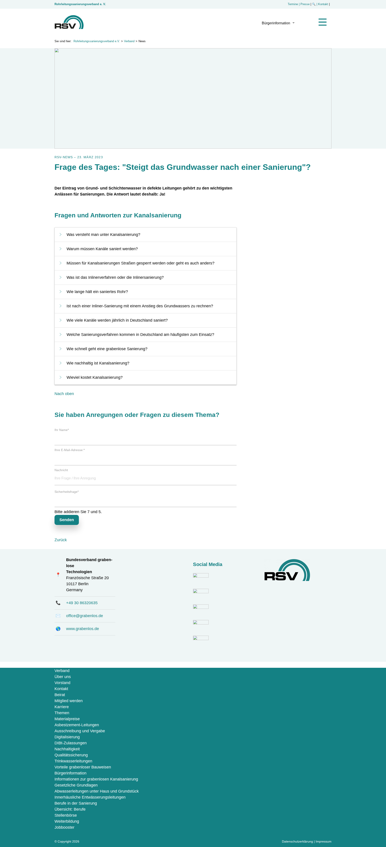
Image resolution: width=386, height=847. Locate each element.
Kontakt (61, 689)
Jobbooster (64, 827)
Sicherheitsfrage (67, 491)
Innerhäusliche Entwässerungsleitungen (90, 797)
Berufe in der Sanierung (76, 803)
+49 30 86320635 (82, 603)
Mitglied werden (69, 701)
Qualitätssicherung (71, 755)
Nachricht (61, 470)
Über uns (63, 676)
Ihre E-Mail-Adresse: (70, 450)
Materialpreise (67, 719)
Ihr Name (62, 430)
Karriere (62, 707)
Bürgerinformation (276, 23)
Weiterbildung (67, 821)
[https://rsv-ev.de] (69, 27)
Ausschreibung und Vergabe (80, 731)
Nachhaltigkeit (67, 749)
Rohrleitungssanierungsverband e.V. (96, 41)
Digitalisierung (67, 737)
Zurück (61, 540)
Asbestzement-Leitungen (77, 725)
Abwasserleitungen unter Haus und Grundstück (97, 791)
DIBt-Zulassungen (71, 743)
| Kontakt (323, 4)
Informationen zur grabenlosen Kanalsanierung (96, 779)
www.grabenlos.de (82, 628)
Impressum (323, 841)
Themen (62, 713)
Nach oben (64, 393)
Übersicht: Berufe (70, 809)
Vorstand (62, 683)
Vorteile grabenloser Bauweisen (83, 767)
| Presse (304, 4)
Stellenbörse (66, 815)
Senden (66, 520)
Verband (129, 41)
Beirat (60, 695)
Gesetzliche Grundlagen (76, 785)
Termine (293, 4)
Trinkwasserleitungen (73, 761)
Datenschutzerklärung (297, 841)
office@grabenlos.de (84, 616)
